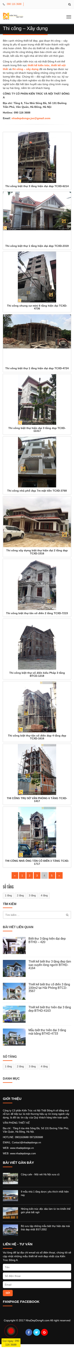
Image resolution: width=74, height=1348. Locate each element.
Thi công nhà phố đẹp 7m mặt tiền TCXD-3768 (37, 490)
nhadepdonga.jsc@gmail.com (31, 118)
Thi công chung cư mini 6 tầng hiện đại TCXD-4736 (37, 307)
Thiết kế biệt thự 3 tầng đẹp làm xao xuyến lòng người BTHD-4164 (49, 965)
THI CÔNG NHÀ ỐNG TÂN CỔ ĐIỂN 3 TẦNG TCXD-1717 (37, 862)
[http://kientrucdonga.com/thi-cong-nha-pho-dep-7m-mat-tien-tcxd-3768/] (37, 462)
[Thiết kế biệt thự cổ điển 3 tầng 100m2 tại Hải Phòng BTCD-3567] (15, 991)
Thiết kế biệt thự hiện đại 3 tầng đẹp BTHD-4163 (49, 1009)
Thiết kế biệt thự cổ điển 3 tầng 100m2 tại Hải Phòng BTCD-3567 (49, 988)
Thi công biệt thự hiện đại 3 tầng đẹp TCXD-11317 (37, 429)
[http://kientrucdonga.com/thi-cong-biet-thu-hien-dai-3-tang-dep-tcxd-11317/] (37, 399)
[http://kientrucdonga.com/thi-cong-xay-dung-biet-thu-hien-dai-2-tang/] (37, 521)
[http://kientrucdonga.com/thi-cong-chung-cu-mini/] (37, 277)
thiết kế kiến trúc (39, 65)
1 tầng (8, 895)
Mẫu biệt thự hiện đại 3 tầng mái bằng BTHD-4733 (47, 1032)
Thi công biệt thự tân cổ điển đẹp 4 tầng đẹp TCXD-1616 (37, 737)
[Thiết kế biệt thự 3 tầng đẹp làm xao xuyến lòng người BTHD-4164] (15, 968)
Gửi (8, 1293)
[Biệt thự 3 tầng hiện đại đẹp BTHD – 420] (15, 945)
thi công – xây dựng (25, 69)
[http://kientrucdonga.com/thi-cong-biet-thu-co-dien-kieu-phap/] (37, 644)
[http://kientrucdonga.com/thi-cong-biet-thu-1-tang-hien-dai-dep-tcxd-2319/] (37, 217)
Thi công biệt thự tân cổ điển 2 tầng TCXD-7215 (37, 613)
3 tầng (32, 895)
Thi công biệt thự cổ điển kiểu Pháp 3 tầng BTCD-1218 (37, 674)
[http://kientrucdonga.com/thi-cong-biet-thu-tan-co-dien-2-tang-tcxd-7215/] (37, 584)
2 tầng (20, 895)
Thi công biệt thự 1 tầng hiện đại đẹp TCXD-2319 (37, 245)
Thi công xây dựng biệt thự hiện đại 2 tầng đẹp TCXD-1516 (37, 552)
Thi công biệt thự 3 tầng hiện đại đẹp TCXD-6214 (37, 186)
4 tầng (44, 895)
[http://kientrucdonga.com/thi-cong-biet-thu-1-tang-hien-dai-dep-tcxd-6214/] (37, 157)
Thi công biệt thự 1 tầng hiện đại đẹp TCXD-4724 (37, 368)
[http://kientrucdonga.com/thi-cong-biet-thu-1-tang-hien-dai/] (37, 339)
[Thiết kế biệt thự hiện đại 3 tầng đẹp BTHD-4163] (15, 1014)
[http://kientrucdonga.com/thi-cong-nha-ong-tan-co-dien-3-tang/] (37, 832)
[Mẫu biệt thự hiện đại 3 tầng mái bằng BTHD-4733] (15, 1037)
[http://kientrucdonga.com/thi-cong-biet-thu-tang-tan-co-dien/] (37, 706)
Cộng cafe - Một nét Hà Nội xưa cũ (40, 1174)
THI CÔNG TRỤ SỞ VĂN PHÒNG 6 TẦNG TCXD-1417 (37, 800)
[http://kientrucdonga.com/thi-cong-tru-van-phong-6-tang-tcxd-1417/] (37, 769)
